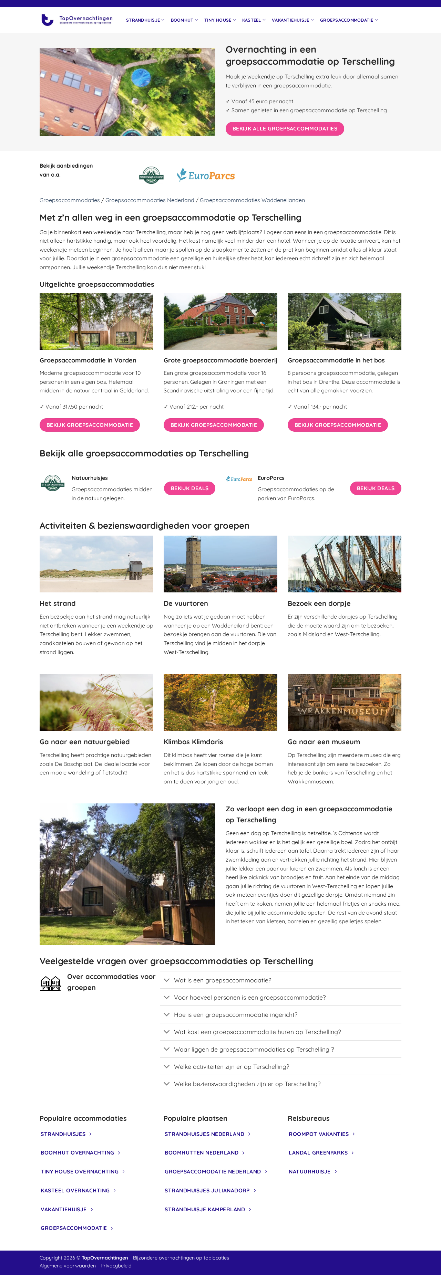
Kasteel (251, 20)
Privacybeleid (116, 1266)
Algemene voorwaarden (68, 1266)
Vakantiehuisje (290, 20)
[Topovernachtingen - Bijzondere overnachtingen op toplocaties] (78, 20)
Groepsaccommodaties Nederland (149, 200)
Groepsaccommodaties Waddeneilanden (252, 200)
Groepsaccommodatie (346, 20)
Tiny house (218, 20)
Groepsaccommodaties (70, 200)
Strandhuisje (143, 20)
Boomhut (182, 20)
